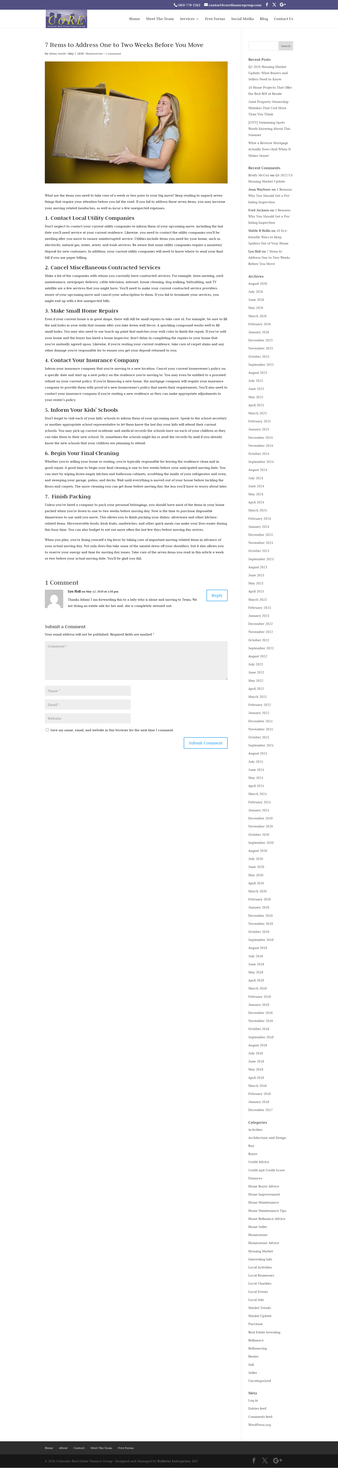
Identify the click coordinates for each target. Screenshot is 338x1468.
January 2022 (258, 713)
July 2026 (255, 292)
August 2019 (257, 948)
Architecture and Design (267, 1138)
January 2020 (258, 907)
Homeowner (94, 53)
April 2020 (256, 883)
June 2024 (256, 486)
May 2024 (255, 494)
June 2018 (256, 1061)
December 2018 (260, 1013)
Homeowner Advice (263, 1243)
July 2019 (255, 956)
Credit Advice (258, 1162)
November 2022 (260, 632)
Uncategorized (259, 1381)
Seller (252, 1373)
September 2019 (261, 940)
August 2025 (257, 373)
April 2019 (256, 980)
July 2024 (255, 478)
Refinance (256, 1340)
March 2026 (257, 316)
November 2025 (260, 348)
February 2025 (259, 421)
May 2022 (255, 681)
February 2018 (259, 1094)
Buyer (253, 1154)
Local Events (258, 1292)
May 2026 (255, 308)
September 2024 (261, 462)
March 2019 (257, 988)
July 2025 (255, 381)
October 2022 (258, 640)
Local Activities (260, 1267)
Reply (217, 595)
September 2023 (261, 559)
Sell (251, 1365)
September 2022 (261, 648)
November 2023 (260, 543)
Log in (253, 1400)
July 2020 (255, 859)
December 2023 (260, 535)
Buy (251, 1146)
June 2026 (256, 300)
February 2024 (259, 518)
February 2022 (259, 705)
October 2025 (258, 356)
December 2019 (260, 916)
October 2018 (258, 1029)
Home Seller (257, 1227)
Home (134, 19)
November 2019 (260, 924)
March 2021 (257, 794)
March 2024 (257, 510)
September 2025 (261, 365)
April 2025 (256, 405)
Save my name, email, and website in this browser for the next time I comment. (112, 730)
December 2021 (260, 721)
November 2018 (260, 1021)
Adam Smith (57, 53)
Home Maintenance (263, 1202)
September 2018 (261, 1037)
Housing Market (260, 1251)
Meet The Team (160, 19)
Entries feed (257, 1408)
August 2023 (257, 567)
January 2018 (258, 1102)
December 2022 (260, 624)
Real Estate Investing (264, 1332)
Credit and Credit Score (266, 1170)
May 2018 (255, 1069)
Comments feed (260, 1417)
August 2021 (257, 753)
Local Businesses (261, 1275)
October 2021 (258, 737)
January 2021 (258, 810)
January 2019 (258, 1005)
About (63, 1448)
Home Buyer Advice (263, 1186)
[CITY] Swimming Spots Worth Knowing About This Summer (269, 128)
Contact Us (283, 19)
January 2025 (258, 429)
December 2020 (260, 818)
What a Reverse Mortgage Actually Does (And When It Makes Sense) (269, 149)
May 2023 (255, 583)
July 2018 (255, 1053)
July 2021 (255, 762)
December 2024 (260, 437)
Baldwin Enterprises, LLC (178, 1461)
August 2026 (257, 283)
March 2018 (257, 1086)
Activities (255, 1130)
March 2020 (257, 891)
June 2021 (256, 770)
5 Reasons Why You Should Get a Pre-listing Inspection (270, 195)
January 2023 (258, 616)
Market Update (260, 1316)
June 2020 (256, 867)
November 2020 (260, 826)
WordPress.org (259, 1425)
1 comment (113, 53)
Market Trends (259, 1308)
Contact (79, 1448)
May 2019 (255, 972)
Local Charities (259, 1283)
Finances (255, 1178)
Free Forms (215, 19)
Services (187, 19)
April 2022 (256, 689)
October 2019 (258, 932)
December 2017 (260, 1110)
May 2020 (255, 875)
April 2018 (256, 1078)
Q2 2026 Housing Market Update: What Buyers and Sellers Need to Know (268, 73)
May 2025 (255, 397)
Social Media (242, 19)
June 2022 (256, 672)
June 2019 (256, 964)
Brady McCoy (258, 175)
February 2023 (259, 608)
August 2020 (257, 851)
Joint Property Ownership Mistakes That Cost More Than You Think (268, 108)
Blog (264, 19)
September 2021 (261, 745)
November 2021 (260, 729)
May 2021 (255, 778)
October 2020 (258, 835)
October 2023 (258, 551)
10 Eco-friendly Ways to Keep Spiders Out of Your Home (268, 237)
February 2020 (259, 899)
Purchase (255, 1324)
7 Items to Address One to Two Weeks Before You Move (269, 257)
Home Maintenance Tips (267, 1211)
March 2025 (257, 413)
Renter (253, 1356)
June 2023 (256, 575)
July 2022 (255, 664)
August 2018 (257, 1045)
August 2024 (257, 470)
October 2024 (258, 454)
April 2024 (256, 502)
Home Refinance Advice (266, 1219)
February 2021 (259, 802)
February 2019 (259, 997)
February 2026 (259, 324)
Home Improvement (264, 1194)
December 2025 (260, 340)
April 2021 (256, 786)
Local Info (256, 1300)
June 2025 (256, 389)
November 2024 (260, 446)
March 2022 (257, 697)
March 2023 (257, 600)
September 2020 (261, 843)
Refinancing (257, 1348)
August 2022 (257, 656)
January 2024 (258, 527)
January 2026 (258, 332)
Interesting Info (260, 1259)
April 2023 (256, 591)
